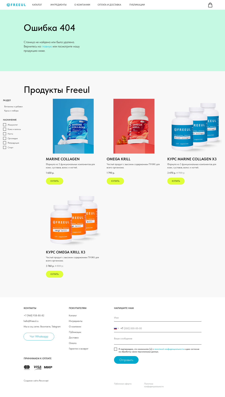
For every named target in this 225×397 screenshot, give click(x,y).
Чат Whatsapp (39, 336)
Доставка (74, 337)
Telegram (56, 326)
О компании (75, 326)
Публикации (137, 4)
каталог (37, 4)
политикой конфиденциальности (169, 349)
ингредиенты (59, 4)
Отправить (126, 360)
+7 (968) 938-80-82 (34, 315)
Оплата (72, 343)
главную (47, 46)
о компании (82, 4)
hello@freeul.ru (31, 321)
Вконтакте (45, 326)
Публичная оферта (122, 383)
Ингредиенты (75, 321)
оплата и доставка (109, 4)
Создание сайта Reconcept (36, 380)
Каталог (73, 315)
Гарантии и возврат (78, 348)
